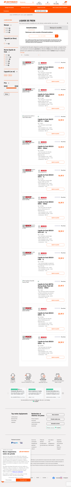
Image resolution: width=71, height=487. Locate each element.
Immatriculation (31, 28)
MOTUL (7, 30)
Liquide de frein (8, 20)
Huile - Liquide (23, 14)
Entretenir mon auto (25, 7)
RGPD (37, 477)
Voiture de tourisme (35, 422)
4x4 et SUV (33, 426)
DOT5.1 (7, 59)
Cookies (44, 477)
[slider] (5, 88)
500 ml (5, 75)
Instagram (65, 477)
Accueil (11, 14)
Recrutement (51, 445)
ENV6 (7, 63)
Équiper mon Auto (41, 7)
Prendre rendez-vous (55, 419)
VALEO (7, 32)
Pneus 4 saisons (34, 418)
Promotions (6, 11)
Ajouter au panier (55, 81)
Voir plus (22, 52)
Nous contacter (55, 414)
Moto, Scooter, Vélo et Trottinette (60, 7)
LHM (7, 65)
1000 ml (10, 75)
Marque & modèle (56, 28)
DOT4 (7, 55)
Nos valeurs (50, 439)
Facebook (57, 477)
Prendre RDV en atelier (41, 11)
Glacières (13, 422)
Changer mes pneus (9, 7)
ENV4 (7, 61)
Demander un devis (55, 423)
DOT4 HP (8, 57)
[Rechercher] (33, 2)
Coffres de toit (14, 416)
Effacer (6, 94)
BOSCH (7, 28)
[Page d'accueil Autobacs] (10, 2)
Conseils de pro (43, 443)
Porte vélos (13, 420)
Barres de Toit (14, 418)
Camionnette (34, 424)
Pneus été (33, 420)
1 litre (7, 43)
